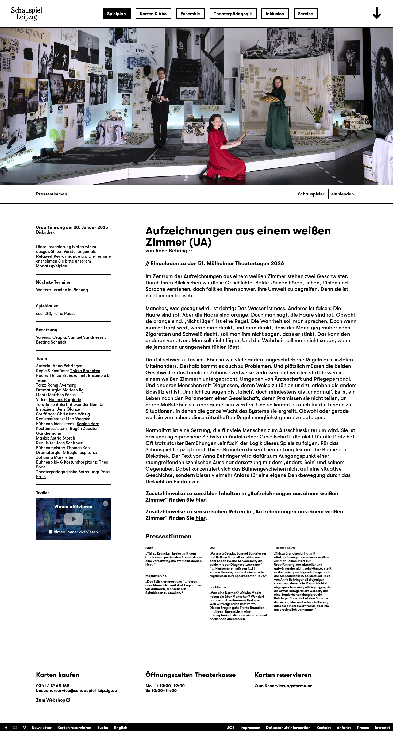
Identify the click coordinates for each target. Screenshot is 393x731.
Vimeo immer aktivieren (76, 532)
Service (305, 13)
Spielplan (116, 13)
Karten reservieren (74, 727)
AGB (231, 727)
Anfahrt (344, 727)
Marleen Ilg (73, 390)
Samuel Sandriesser (86, 337)
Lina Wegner (78, 419)
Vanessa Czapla (51, 337)
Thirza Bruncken (226, 450)
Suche (102, 727)
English (121, 727)
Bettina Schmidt (51, 342)
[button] (73, 519)
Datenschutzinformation (288, 727)
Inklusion (275, 13)
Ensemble (190, 13)
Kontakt (324, 727)
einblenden (342, 194)
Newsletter (42, 727)
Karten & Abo (153, 13)
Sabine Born (88, 423)
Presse (363, 727)
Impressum (250, 727)
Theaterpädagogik (233, 13)
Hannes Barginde (65, 399)
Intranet (382, 727)
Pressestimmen (51, 194)
